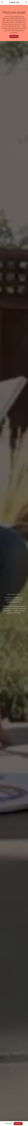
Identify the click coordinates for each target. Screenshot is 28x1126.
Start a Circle (14, 36)
